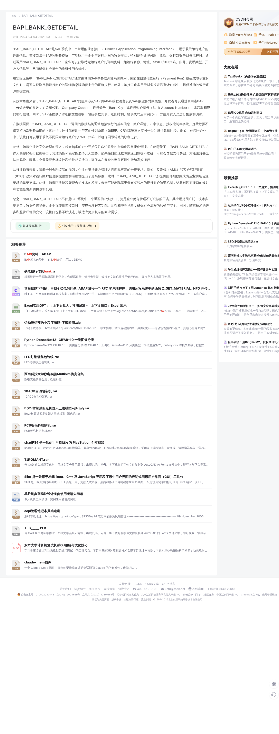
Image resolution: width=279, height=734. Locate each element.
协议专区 (124, 589)
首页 (14, 15)
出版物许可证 (131, 599)
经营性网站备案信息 (128, 594)
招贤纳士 (80, 589)
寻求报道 (109, 589)
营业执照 (146, 599)
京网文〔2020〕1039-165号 (98, 594)
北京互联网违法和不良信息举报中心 (161, 594)
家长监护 (188, 594)
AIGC (58, 37)
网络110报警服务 (204, 594)
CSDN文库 (152, 583)
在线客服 (198, 589)
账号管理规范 (269, 594)
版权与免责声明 (100, 599)
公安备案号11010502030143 (37, 594)
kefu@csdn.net (175, 589)
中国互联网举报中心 (228, 594)
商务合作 (94, 589)
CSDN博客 (168, 583)
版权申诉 (116, 599)
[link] (14, 15)
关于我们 (65, 589)
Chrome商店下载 (250, 594)
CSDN (138, 583)
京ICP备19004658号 (68, 594)
